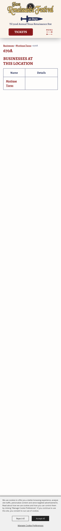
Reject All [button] (20, 518)
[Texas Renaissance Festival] (30, 8)
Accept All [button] (40, 518)
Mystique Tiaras (23, 45)
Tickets (20, 31)
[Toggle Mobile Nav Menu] (49, 32)
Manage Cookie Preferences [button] (30, 525)
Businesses (8, 45)
